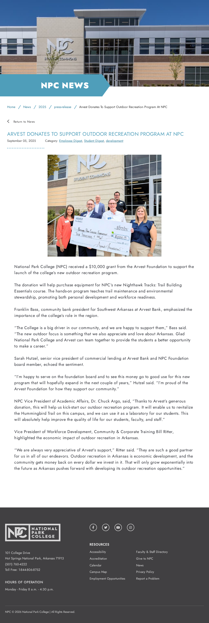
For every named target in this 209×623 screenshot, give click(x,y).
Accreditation (98, 558)
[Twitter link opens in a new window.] (105, 527)
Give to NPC (144, 558)
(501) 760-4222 (16, 564)
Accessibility (98, 552)
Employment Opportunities (107, 578)
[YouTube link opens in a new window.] (118, 527)
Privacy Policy (145, 572)
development (114, 140)
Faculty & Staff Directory (152, 552)
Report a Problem (147, 578)
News (27, 107)
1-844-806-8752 (29, 569)
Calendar (95, 565)
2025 (42, 107)
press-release (62, 107)
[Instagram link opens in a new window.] (130, 527)
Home (11, 107)
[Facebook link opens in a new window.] (93, 527)
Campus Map (98, 572)
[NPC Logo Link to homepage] (32, 547)
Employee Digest (70, 140)
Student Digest (94, 140)
